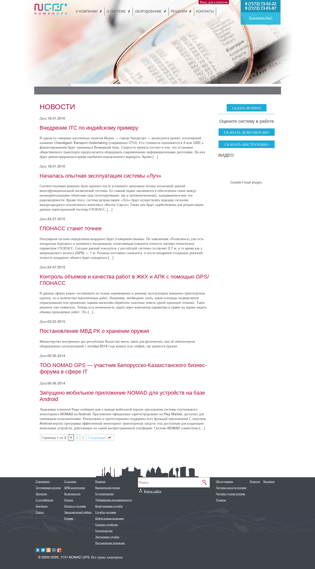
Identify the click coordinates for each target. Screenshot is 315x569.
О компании (86, 11)
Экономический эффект (78, 512)
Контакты (205, 11)
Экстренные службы (107, 536)
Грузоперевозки (104, 493)
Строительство (104, 530)
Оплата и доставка (75, 506)
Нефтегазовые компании (109, 518)
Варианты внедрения (107, 487)
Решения (179, 11)
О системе (116, 11)
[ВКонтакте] (37, 550)
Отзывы (68, 518)
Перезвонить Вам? (260, 18)
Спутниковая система (48, 487)
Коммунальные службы (109, 506)
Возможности (72, 493)
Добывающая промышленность (113, 500)
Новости (255, 481)
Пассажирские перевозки (110, 543)
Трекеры (221, 500)
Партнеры (41, 506)
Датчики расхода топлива (231, 487)
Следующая (97, 437)
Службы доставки (105, 512)
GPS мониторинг (74, 487)
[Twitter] (43, 550)
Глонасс (68, 500)
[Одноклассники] (48, 550)
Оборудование (148, 11)
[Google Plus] (59, 550)
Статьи (40, 512)
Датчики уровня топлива (230, 493)
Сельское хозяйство (106, 524)
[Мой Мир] (54, 550)
